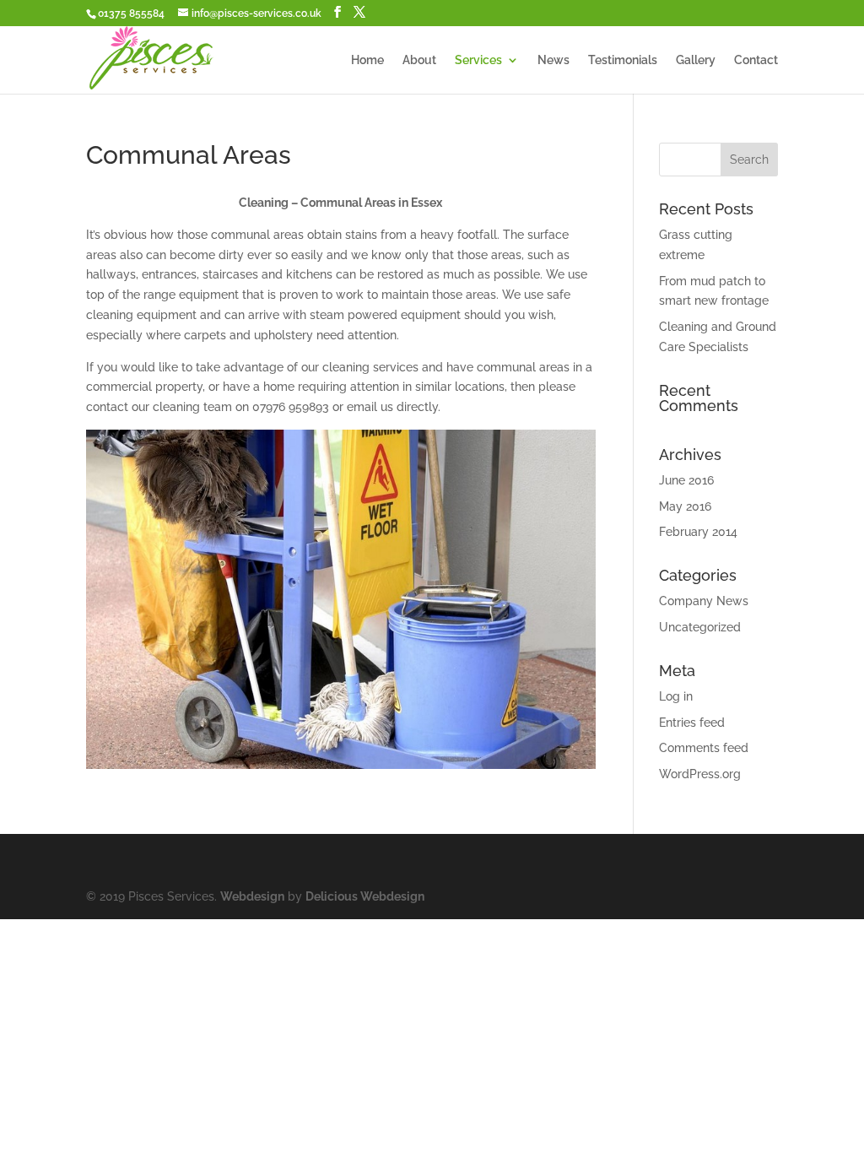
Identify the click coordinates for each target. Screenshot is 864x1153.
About (419, 60)
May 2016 (685, 506)
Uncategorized (700, 627)
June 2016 (686, 480)
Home (367, 60)
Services (478, 60)
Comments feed (703, 748)
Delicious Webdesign (364, 896)
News (553, 60)
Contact (756, 60)
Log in (676, 696)
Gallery (696, 60)
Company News (703, 601)
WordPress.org (700, 774)
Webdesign (252, 896)
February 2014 (698, 532)
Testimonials (622, 60)
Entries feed (692, 722)
